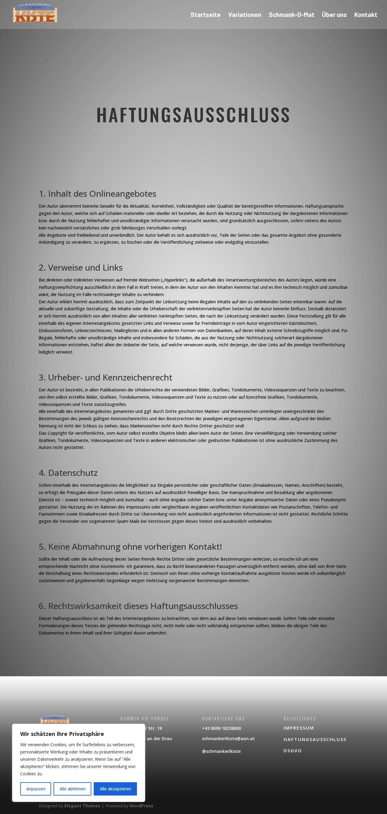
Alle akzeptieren (115, 789)
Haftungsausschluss (315, 739)
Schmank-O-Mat (291, 15)
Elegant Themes (82, 806)
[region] (78, 763)
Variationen (244, 15)
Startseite (205, 15)
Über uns (334, 15)
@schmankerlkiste (221, 751)
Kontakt (365, 15)
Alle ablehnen (73, 789)
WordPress (141, 806)
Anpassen (35, 789)
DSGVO (293, 750)
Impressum (299, 728)
